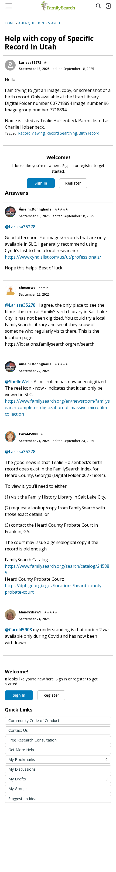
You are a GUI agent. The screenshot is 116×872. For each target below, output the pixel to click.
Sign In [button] (41, 183)
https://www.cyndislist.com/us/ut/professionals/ (53, 257)
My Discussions (22, 769)
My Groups (18, 788)
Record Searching (61, 133)
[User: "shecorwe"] (10, 290)
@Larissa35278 (20, 227)
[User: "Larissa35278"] (10, 65)
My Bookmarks (58, 759)
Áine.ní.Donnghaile (35, 209)
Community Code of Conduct (33, 720)
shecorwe (27, 287)
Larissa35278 (30, 62)
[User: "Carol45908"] (10, 436)
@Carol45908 (18, 630)
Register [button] (73, 183)
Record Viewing (31, 133)
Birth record (89, 133)
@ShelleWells (19, 382)
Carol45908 (28, 434)
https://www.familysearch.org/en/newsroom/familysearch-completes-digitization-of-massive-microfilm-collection (57, 407)
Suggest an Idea (22, 798)
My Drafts (58, 778)
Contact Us (18, 730)
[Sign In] (108, 6)
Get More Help (21, 749)
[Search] (98, 6)
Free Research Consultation (32, 740)
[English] (58, 6)
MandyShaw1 (30, 612)
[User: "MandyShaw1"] (10, 614)
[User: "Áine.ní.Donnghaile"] (10, 211)
